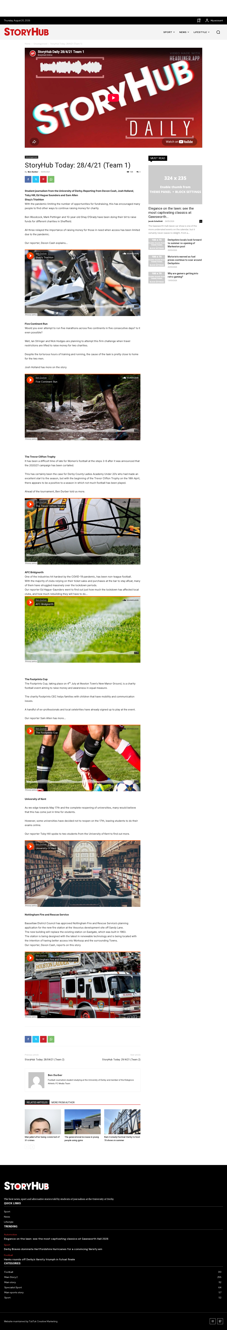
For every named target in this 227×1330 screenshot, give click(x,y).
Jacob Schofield (155, 221)
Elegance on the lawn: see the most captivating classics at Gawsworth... (171, 212)
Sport (7, 1245)
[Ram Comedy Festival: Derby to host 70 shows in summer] (122, 1121)
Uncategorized (40, 43)
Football (8, 1255)
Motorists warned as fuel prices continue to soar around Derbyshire (185, 260)
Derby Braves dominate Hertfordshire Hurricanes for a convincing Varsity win (53, 1249)
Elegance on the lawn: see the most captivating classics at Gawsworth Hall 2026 (56, 1239)
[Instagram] (213, 1321)
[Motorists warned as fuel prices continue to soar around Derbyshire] (156, 261)
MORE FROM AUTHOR (63, 1102)
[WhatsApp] (51, 179)
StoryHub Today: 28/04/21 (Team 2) (44, 1059)
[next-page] (32, 1147)
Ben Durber (33, 171)
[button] (218, 32)
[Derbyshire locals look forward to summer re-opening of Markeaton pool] (156, 244)
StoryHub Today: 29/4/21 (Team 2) (121, 1059)
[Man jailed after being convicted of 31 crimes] (43, 1121)
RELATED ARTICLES (37, 1102)
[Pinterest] (43, 179)
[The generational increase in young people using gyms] (82, 1121)
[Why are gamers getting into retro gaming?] (156, 277)
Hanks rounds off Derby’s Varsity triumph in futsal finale (39, 1259)
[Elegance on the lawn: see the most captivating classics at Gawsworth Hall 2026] (175, 184)
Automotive (10, 1234)
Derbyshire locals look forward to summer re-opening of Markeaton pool (185, 243)
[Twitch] (220, 1321)
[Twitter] (35, 179)
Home (27, 43)
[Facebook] (28, 179)
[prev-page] (27, 1147)
